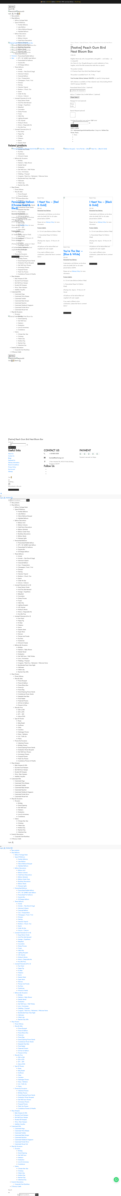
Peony (91, 42)
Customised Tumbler (20, 785)
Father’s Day (21, 825)
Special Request (77, 111)
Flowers (77, 42)
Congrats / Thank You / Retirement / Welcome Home (33, 663)
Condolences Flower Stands (26, 694)
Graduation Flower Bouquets (26, 750)
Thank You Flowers (23, 759)
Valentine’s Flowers (23, 743)
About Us (10, 454)
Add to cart (74, 126)
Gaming (20, 572)
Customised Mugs (20, 781)
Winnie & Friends (23, 643)
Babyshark (21, 594)
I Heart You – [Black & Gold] (100, 203)
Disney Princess (22, 598)
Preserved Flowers (23, 701)
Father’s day (21, 670)
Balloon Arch (21, 36)
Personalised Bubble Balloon (26, 543)
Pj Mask (20, 623)
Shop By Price (19, 707)
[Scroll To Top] (1, 493)
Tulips (19, 727)
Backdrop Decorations (24, 534)
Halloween (21, 667)
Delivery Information (13, 463)
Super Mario (21, 632)
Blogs (9, 458)
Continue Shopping (13, 490)
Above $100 (21, 716)
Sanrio (20, 627)
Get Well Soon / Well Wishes (26, 656)
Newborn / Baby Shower (25, 650)
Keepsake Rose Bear (23, 696)
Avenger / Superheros (24, 592)
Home (72, 42)
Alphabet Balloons (23, 31)
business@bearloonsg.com (56, 458)
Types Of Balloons (20, 22)
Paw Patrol (21, 618)
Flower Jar (21, 687)
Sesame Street (22, 629)
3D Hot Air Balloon (23, 703)
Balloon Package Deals (21, 20)
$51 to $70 (21, 712)
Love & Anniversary (23, 814)
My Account (11, 469)
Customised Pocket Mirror (22, 794)
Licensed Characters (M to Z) (23, 616)
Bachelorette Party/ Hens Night (26, 665)
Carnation (20, 730)
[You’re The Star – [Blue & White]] (75, 197)
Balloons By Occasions (21, 645)
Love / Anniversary (23, 658)
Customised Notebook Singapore (24, 792)
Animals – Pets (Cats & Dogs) (26, 558)
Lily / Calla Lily (22, 736)
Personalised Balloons (21, 541)
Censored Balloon (23, 563)
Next (13, 58)
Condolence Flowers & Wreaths (27, 761)
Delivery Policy (24, 225)
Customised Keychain (21, 790)
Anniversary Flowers (23, 754)
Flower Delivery (19, 676)
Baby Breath (21, 723)
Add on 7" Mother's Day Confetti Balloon (85, 94)
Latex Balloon (22, 27)
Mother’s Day (21, 828)
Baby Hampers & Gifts (21, 765)
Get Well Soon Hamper (21, 770)
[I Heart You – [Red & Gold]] (49, 172)
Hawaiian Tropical (23, 574)
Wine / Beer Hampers (21, 774)
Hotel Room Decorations (25, 40)
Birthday (20, 647)
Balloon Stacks (22, 536)
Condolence (21, 816)
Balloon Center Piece (24, 532)
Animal (20, 556)
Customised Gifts (16, 779)
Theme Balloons (19, 554)
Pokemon (20, 625)
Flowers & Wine (22, 705)
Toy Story (20, 638)
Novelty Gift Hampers (21, 772)
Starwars (20, 147)
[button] (116, 1179)
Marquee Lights (22, 538)
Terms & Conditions (13, 465)
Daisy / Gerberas (23, 734)
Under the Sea (22, 581)
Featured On (11, 460)
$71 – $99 (21, 714)
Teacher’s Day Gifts (23, 672)
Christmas (20, 823)
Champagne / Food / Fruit (25, 567)
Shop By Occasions (17, 799)
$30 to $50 (21, 710)
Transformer (21, 641)
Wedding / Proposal (24, 661)
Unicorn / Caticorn (23, 583)
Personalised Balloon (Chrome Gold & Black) (23, 205)
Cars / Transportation (24, 565)
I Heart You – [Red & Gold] (48, 203)
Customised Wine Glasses (22, 783)
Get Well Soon (22, 808)
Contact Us (11, 456)
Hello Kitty (21, 603)
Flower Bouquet (22, 681)
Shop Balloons (16, 18)
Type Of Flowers (19, 719)
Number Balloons (23, 25)
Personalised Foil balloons (25, 547)
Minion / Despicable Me (25, 612)
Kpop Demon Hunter (23, 587)
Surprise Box (21, 549)
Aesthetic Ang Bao (20, 776)
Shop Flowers (15, 674)
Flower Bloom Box (23, 685)
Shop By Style (18, 678)
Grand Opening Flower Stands (26, 692)
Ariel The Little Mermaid (24, 589)
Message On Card (78, 101)
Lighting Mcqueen (23, 605)
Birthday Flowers (22, 745)
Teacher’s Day (21, 830)
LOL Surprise (21, 607)
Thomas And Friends (23, 636)
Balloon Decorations (20, 34)
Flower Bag (21, 690)
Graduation (21, 654)
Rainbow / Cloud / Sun (24, 576)
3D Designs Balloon (23, 552)
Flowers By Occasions (21, 741)
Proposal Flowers (23, 756)
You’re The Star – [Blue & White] (73, 252)
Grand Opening (22, 805)
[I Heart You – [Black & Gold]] (101, 172)
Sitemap (10, 471)
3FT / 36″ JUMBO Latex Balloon (27, 545)
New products (15, 16)
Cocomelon (21, 596)
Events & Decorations (17, 834)
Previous (14, 56)
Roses (19, 721)
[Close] (0, 846)
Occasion (17, 314)
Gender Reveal (22, 652)
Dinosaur (20, 569)
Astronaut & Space (23, 560)
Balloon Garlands (23, 529)
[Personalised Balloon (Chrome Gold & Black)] (23, 172)
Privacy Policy (12, 467)
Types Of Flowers (84, 42)
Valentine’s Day (22, 832)
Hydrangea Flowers (23, 732)
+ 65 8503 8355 (54, 453)
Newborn (20, 810)
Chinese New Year (23, 821)
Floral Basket (21, 699)
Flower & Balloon (23, 683)
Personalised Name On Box (81, 87)
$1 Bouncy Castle (16, 839)
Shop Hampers (16, 763)
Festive (17, 819)
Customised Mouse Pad (21, 796)
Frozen (20, 601)
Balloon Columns (22, 38)
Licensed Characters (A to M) (23, 585)
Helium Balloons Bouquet (25, 29)
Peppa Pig (21, 621)
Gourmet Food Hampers (21, 768)
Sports (20, 578)
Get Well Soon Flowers (24, 752)
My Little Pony (22, 614)
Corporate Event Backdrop (22, 836)
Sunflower (21, 725)
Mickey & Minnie (22, 609)
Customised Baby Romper (22, 787)
